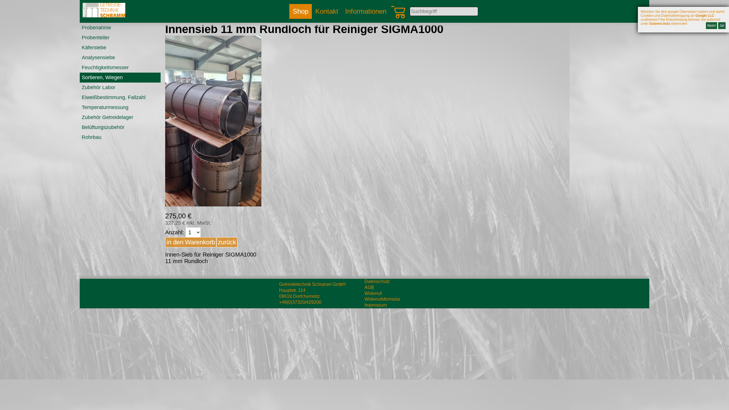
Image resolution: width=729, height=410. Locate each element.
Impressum (375, 305)
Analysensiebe (98, 57)
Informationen (365, 11)
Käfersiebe (94, 47)
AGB (369, 287)
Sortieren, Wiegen (102, 77)
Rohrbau (91, 137)
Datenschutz (377, 281)
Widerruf (373, 293)
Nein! (711, 26)
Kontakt (326, 11)
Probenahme (96, 27)
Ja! (722, 26)
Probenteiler (95, 37)
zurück (227, 242)
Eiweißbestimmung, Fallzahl (114, 97)
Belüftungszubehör (103, 127)
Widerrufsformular (382, 299)
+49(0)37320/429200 (300, 302)
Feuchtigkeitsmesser (105, 67)
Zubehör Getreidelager (107, 117)
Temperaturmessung (105, 107)
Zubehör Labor (98, 87)
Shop (300, 11)
